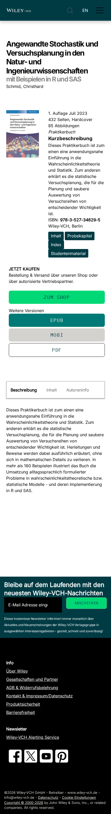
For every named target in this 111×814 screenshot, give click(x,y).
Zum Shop (57, 297)
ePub (57, 320)
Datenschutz (48, 797)
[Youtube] (46, 761)
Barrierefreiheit (20, 712)
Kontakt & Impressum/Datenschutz (39, 695)
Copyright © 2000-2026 (23, 803)
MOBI (57, 334)
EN (85, 10)
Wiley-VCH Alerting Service (32, 737)
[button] (99, 10)
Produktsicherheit (23, 704)
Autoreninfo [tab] (77, 390)
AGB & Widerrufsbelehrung (32, 687)
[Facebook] (15, 761)
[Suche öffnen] (70, 10)
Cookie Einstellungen (79, 797)
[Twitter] (30, 761)
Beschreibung (24, 390)
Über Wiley (17, 671)
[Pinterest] (61, 761)
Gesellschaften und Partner (32, 679)
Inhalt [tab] (51, 390)
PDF (57, 349)
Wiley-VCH (18, 10)
